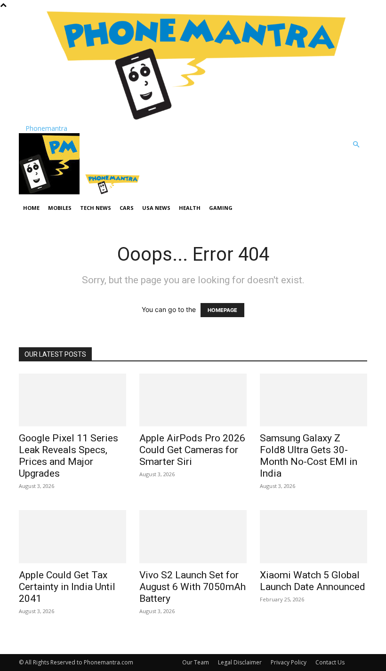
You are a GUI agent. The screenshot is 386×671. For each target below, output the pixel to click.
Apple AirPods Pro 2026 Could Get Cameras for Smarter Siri (192, 449)
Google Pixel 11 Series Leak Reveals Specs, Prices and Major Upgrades (68, 455)
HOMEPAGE (222, 310)
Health (190, 207)
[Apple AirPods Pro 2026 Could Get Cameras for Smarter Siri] (193, 400)
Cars (127, 207)
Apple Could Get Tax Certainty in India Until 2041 (67, 586)
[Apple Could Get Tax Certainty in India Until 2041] (72, 536)
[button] (356, 144)
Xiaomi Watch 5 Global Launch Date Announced (312, 580)
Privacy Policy (288, 662)
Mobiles (60, 207)
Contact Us (330, 662)
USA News (156, 207)
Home (31, 207)
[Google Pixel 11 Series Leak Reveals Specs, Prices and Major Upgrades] (72, 400)
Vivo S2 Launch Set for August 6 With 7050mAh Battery (192, 586)
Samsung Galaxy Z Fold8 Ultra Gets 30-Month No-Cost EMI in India (308, 455)
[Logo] (50, 191)
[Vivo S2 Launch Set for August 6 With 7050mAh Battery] (193, 536)
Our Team (195, 662)
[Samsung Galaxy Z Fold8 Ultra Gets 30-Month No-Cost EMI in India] (313, 400)
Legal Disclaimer (240, 662)
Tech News (95, 207)
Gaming (221, 207)
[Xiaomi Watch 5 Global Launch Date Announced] (313, 536)
